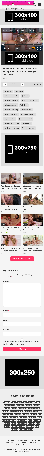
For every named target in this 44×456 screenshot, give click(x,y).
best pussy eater (12, 96)
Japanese (33, 417)
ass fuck (32, 402)
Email (5, 320)
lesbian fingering (12, 110)
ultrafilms (27, 123)
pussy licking (10, 119)
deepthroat (28, 411)
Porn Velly (36, 440)
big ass (12, 405)
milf (31, 420)
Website (6, 330)
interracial (24, 417)
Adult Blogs (21, 442)
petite (14, 423)
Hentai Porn (34, 442)
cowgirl (37, 408)
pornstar (32, 423)
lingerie (13, 420)
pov (39, 423)
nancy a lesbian (11, 114)
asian (20, 402)
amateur (7, 402)
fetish (11, 414)
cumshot (20, 411)
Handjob (26, 414)
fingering (18, 414)
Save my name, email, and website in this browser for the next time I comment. (21, 343)
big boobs (20, 405)
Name (6, 311)
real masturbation (12, 123)
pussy (8, 426)
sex (24, 426)
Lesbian (9, 91)
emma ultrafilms (12, 100)
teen (37, 426)
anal (14, 402)
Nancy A (20, 91)
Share (38, 84)
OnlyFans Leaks (22, 445)
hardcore (34, 414)
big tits (8, 408)
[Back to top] (40, 451)
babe (38, 402)
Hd (41, 414)
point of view (23, 423)
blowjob (22, 408)
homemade (14, 417)
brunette (30, 408)
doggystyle (38, 411)
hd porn (6, 417)
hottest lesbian (11, 105)
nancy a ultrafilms (28, 114)
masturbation (22, 420)
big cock (29, 405)
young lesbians (29, 128)
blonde (25, 96)
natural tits (38, 420)
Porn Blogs (10, 442)
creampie (6, 411)
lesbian (24, 105)
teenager (15, 429)
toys (31, 429)
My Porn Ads (9, 440)
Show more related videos (22, 258)
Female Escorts (23, 440)
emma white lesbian (30, 100)
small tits (31, 426)
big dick (37, 405)
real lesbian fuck (26, 119)
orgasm (7, 423)
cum (13, 411)
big (7, 405)
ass (25, 402)
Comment (7, 281)
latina (40, 417)
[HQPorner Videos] (18, 3)
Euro (5, 414)
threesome (24, 429)
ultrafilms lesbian (12, 128)
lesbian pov (27, 110)
